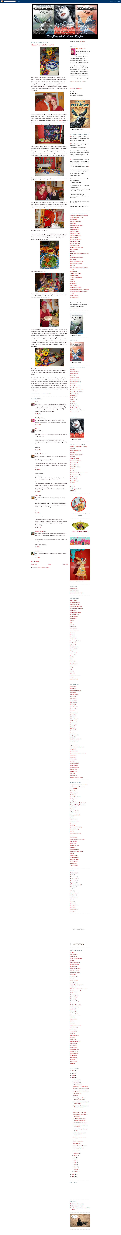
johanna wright (74, 712)
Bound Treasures (74, 373)
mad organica (73, 628)
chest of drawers (74, 616)
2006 (73, 1177)
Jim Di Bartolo (82, 41)
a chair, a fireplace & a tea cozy (77, 786)
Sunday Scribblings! (75, 602)
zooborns (72, 1063)
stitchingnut (73, 626)
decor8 (72, 978)
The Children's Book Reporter (77, 410)
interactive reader (74, 821)
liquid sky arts (73, 1019)
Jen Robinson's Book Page (76, 247)
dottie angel (73, 987)
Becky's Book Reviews (75, 450)
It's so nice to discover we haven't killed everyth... (81, 1102)
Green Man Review (74, 245)
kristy (71, 651)
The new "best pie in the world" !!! (81, 1088)
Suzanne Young (39, 531)
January (76, 1171)
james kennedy (73, 706)
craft (71, 899)
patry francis (73, 645)
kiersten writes (73, 723)
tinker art (72, 632)
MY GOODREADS (74, 591)
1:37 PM (37, 547)
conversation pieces (75, 972)
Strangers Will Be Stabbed (79, 1112)
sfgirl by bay (73, 1039)
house (71, 901)
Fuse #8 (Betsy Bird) (75, 243)
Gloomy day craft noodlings (80, 1122)
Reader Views (73, 397)
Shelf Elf (72, 279)
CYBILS (72, 809)
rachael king (73, 755)
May (75, 1162)
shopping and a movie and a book (81, 1091)
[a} (71, 622)
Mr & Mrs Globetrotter (75, 1025)
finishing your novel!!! (75, 991)
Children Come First (75, 379)
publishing (72, 907)
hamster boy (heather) (75, 641)
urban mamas (73, 1055)
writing (72, 911)
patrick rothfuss (74, 751)
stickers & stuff (73, 1043)
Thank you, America (78, 1141)
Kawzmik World (74, 249)
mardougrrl (73, 642)
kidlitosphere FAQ (74, 829)
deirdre (72, 657)
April (75, 1164)
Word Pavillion (74, 861)
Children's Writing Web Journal (77, 805)
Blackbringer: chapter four (76, 1206)
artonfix (72, 960)
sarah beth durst (74, 765)
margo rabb (73, 737)
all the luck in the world (76, 958)
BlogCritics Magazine (75, 221)
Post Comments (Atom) (43, 567)
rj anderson (73, 757)
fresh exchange (73, 997)
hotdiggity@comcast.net (76, 88)
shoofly (72, 671)
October (76, 1151)
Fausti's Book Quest (75, 241)
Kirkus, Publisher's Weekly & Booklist (79, 253)
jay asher (72, 710)
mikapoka (72, 1023)
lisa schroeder (73, 731)
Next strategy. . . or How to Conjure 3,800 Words (79, 1098)
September (76, 1153)
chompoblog (73, 807)
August (75, 1155)
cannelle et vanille (74, 970)
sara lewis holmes (74, 763)
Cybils (71, 875)
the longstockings (74, 857)
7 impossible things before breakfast (78, 784)
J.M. (36, 428)
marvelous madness (75, 604)
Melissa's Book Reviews (76, 263)
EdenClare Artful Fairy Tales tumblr (78, 988)
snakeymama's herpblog (76, 606)
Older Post (65, 564)
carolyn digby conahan (75, 690)
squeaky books (73, 855)
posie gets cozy (74, 663)
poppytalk (72, 1037)
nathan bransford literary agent (77, 839)
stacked (72, 485)
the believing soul (74, 647)
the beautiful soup (74, 1049)
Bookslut (72, 456)
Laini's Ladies (73, 881)
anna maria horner (74, 630)
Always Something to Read (76, 217)
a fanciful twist (73, 954)
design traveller (74, 980)
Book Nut (72, 369)
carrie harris (73, 692)
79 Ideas (72, 952)
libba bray (72, 727)
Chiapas (61, 120)
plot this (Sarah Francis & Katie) (78, 753)
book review (73, 893)
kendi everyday (74, 1013)
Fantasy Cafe (73, 383)
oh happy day (73, 1031)
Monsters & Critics (74, 394)
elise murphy (73, 700)
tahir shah (72, 773)
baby (71, 891)
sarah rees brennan (74, 767)
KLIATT (72, 255)
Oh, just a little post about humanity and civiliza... (79, 1119)
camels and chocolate (75, 968)
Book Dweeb (73, 223)
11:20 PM (38, 527)
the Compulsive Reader (75, 489)
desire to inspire (74, 982)
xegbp (71, 669)
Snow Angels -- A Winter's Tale (80, 1086)
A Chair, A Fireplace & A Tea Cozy (78, 446)
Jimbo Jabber (73, 600)
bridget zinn (73, 688)
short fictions (73, 909)
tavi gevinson (73, 1047)
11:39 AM (38, 424)
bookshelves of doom (75, 797)
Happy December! (77, 1084)
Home (49, 564)
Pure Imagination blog (75, 474)
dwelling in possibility (75, 235)
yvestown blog (73, 1061)
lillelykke (72, 1017)
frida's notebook (74, 679)
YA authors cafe (74, 865)
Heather (37, 551)
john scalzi (72, 715)
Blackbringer (73, 873)
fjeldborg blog (73, 993)
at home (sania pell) (75, 962)
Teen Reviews (73, 285)
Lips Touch (73, 883)
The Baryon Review (75, 408)
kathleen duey (73, 721)
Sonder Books (73, 283)
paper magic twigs (74, 1035)
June (75, 1160)
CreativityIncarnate (75, 233)
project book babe (74, 845)
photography (73, 905)
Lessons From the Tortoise (76, 257)
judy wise (72, 673)
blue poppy (73, 661)
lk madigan (73, 733)
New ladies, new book (78, 1148)
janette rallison (73, 708)
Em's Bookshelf (74, 237)
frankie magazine (74, 995)
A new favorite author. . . (79, 1110)
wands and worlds (74, 859)
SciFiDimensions (74, 275)
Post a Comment (35, 561)
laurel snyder (73, 725)
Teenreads (72, 487)
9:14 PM (37, 513)
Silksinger (72, 887)
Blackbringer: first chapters (76, 1204)
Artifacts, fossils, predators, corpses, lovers (79, 1134)
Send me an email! (74, 308)
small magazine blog (75, 1041)
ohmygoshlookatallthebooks (80, 1145)
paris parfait (73, 655)
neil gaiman (73, 749)
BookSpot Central (74, 227)
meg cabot (72, 743)
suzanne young (73, 771)
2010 (73, 1073)
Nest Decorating (74, 1027)
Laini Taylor (38, 418)
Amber (36, 495)
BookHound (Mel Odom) (76, 225)
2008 (73, 1077)
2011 (73, 1071)
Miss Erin (72, 265)
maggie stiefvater (74, 735)
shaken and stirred (74, 849)
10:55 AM (38, 414)
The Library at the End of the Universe (79, 289)
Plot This (72, 468)
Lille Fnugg (73, 729)
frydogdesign (73, 999)
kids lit (72, 831)
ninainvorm (73, 1029)
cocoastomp (73, 696)
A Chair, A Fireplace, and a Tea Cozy (79, 215)
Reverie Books (73, 479)
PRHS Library (73, 271)
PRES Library (73, 396)
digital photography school (76, 984)
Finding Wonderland (75, 385)
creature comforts (74, 976)
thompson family (74, 1053)
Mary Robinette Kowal (75, 739)
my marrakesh (73, 653)
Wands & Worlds (74, 295)
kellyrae (72, 620)
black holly (73, 686)
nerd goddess (73, 841)
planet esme (73, 843)
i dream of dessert (74, 1007)
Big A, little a (73, 791)
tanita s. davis (73, 775)
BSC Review (73, 375)
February (76, 1169)
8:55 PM (37, 469)
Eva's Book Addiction (75, 381)
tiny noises (72, 636)
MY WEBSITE (73, 589)
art (70, 889)
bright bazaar (73, 966)
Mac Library (73, 259)
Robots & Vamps (74, 481)
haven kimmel (73, 702)
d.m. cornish (73, 698)
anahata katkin (73, 649)
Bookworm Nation (74, 229)
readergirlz (72, 847)
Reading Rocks (74, 477)
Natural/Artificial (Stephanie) (77, 747)
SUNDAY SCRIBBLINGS (76, 593)
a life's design (73, 956)
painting (72, 903)
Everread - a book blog (75, 239)
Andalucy (72, 448)
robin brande (73, 759)
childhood (72, 895)
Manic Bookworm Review (76, 261)
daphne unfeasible (74, 811)
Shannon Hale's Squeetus (76, 277)
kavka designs (73, 1011)
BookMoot (73, 794)
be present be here (74, 614)
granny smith (73, 618)
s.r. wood (72, 761)
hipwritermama (73, 819)
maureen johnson (74, 741)
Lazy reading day (77, 1093)
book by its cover (74, 964)
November (76, 1082)
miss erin (72, 835)
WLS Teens (73, 491)
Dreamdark (72, 877)
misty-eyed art (73, 639)
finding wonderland (75, 815)
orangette (72, 1033)
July (75, 1157)
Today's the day (77, 1143)
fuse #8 (72, 817)
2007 (73, 1174)
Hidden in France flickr (75, 1005)
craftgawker (73, 974)
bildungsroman (74, 793)
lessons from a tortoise (75, 833)
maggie (72, 677)
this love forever (74, 1051)
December (76, 1080)
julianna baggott (74, 718)
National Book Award (75, 885)
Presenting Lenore (74, 470)
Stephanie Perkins (39, 454)
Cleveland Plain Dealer (75, 460)
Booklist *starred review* (76, 454)
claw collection (74, 897)
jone (71, 659)
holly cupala (73, 704)
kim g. (71, 667)
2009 (73, 1075)
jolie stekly (73, 717)
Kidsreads (72, 251)
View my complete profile (78, 81)
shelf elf (72, 853)
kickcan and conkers (75, 1015)
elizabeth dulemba (74, 813)
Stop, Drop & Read (74, 406)
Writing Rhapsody (74, 297)
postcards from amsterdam (76, 608)
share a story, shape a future (76, 851)
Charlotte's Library (74, 231)
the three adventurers (75, 675)
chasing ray (73, 801)
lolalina (72, 1021)
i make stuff (73, 1009)
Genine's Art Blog (74, 1001)
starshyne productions (75, 612)
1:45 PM (37, 491)
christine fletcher (74, 694)
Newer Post (34, 564)
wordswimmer (73, 863)
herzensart (72, 1003)
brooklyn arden (74, 799)
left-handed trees (74, 665)
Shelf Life (72, 281)
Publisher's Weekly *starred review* (78, 473)
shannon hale (73, 769)
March (75, 1167)
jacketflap (72, 825)
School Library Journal (75, 273)
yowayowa (72, 1059)
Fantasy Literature (74, 464)
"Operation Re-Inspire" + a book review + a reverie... (80, 1106)
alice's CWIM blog (74, 788)
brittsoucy (72, 634)
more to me (73, 610)
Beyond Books (73, 219)
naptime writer (73, 745)
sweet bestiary (73, 1045)
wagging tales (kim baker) (76, 777)
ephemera (75, 1095)
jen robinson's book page (76, 827)
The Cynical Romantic (75, 287)
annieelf (72, 624)
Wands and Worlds (74, 412)
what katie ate (73, 1057)
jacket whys (73, 823)
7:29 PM (37, 557)
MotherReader (73, 837)
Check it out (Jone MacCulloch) (78, 803)
